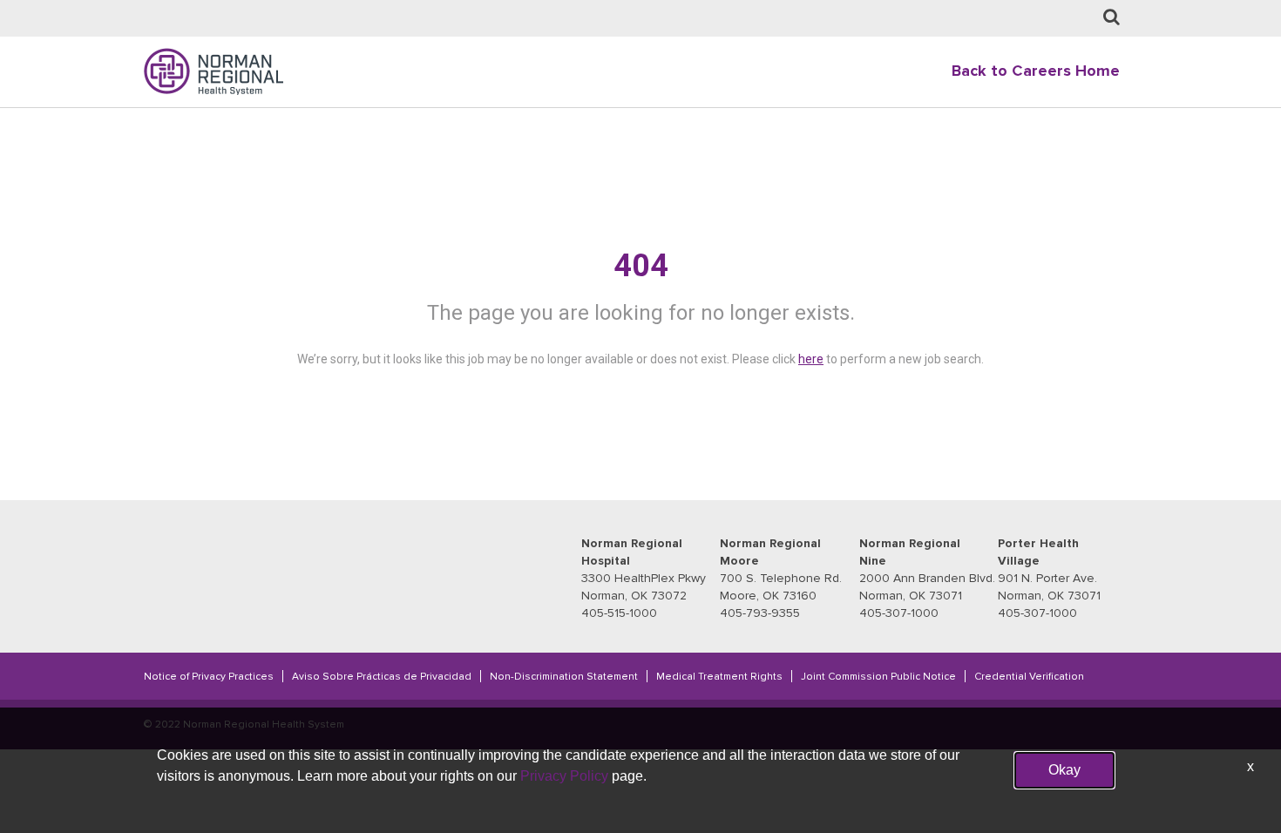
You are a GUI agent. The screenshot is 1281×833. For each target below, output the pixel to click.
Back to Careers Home (1036, 71)
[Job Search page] (1111, 18)
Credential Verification (1029, 676)
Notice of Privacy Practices (209, 676)
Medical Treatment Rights (719, 676)
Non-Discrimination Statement (564, 676)
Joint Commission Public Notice (878, 676)
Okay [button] (1064, 769)
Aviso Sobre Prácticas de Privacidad (381, 676)
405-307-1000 (899, 613)
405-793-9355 (760, 613)
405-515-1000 (619, 613)
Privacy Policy (564, 776)
